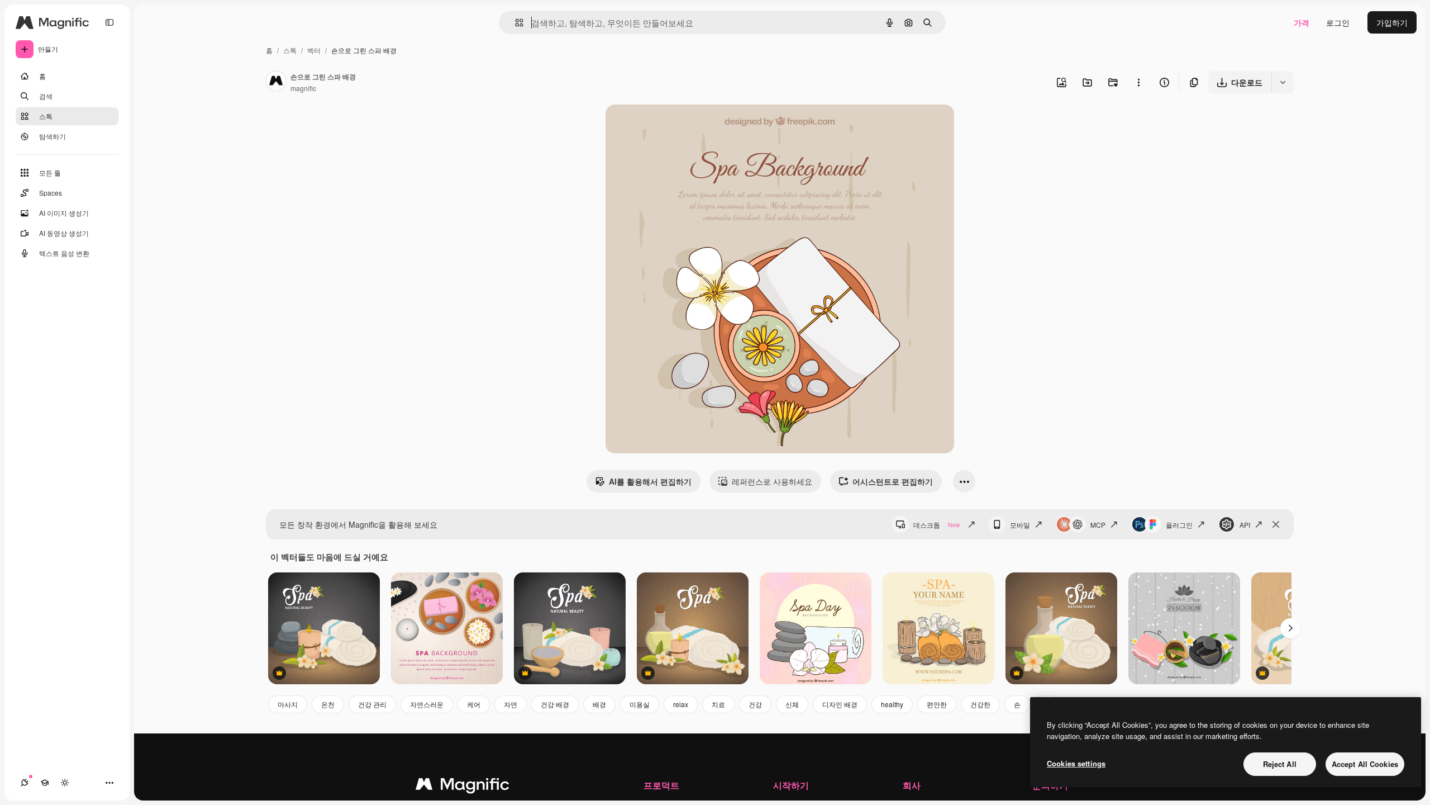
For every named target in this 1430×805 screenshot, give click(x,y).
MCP (1097, 524)
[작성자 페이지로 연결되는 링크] (276, 82)
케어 (473, 704)
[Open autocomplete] (514, 22)
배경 (599, 704)
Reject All (1279, 764)
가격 (1301, 22)
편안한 (937, 704)
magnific (303, 88)
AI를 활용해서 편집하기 (650, 481)
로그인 (1338, 22)
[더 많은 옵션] (1138, 82)
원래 (669, 126)
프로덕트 (661, 785)
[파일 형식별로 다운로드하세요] (1282, 82)
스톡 (290, 50)
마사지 (288, 704)
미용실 (640, 704)
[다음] (1290, 628)
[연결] (25, 783)
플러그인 (1179, 524)
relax (680, 704)
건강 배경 (555, 704)
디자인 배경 (839, 704)
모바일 (1020, 524)
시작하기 (791, 785)
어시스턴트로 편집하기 (892, 481)
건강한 (980, 704)
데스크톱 (936, 524)
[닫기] (1275, 524)
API (1245, 524)
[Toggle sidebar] (109, 22)
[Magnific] (462, 786)
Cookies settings (1076, 763)
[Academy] (45, 783)
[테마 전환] (65, 783)
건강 (755, 704)
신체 (792, 704)
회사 (912, 785)
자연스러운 (427, 704)
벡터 (314, 50)
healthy (892, 704)
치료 (718, 704)
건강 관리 (372, 704)
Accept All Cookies (1365, 764)
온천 (328, 704)
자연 (510, 704)
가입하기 (1392, 22)
